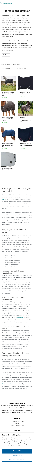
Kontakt (17, 423)
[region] (17, 448)
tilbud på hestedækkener (8, 384)
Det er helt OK (17, 451)
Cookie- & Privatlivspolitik (17, 425)
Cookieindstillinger (17, 455)
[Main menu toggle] (32, 3)
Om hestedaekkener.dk (17, 421)
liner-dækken (19, 317)
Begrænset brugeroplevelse (17, 459)
